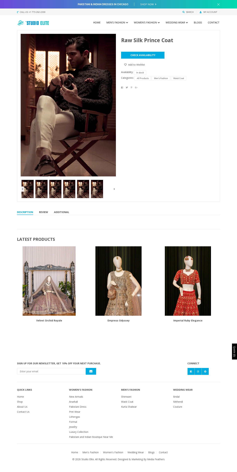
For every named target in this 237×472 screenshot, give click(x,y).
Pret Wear (74, 411)
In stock (140, 72)
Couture (177, 406)
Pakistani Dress (77, 406)
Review (43, 212)
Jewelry (73, 426)
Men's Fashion (116, 22)
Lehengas (74, 416)
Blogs (198, 22)
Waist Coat (178, 78)
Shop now (147, 4)
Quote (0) (234, 351)
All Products (143, 78)
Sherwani (126, 396)
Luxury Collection (78, 431)
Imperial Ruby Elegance (187, 320)
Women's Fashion (146, 22)
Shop (20, 401)
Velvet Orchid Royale (49, 320)
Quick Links (24, 389)
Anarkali (73, 401)
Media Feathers (156, 459)
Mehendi (178, 401)
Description (25, 212)
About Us (22, 406)
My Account (210, 12)
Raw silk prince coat (147, 40)
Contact (213, 22)
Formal (73, 421)
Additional (61, 212)
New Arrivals (76, 396)
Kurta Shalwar (129, 406)
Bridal (176, 396)
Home (96, 22)
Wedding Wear (176, 22)
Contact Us (23, 411)
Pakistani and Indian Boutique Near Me (91, 437)
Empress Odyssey (119, 320)
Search (190, 12)
